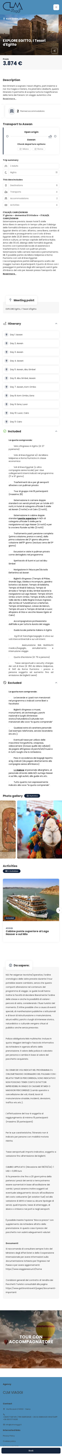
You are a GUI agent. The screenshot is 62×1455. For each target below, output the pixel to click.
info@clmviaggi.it (13, 1425)
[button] (56, 7)
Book (31, 1450)
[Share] (54, 51)
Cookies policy (9, 1441)
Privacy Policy (9, 1436)
